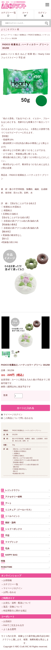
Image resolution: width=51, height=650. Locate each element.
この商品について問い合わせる (18, 418)
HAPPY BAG (11, 555)
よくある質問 (9, 629)
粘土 (16, 35)
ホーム (3, 35)
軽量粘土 (23, 35)
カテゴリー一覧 (10, 584)
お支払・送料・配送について (17, 603)
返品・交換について (12, 607)
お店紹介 (7, 621)
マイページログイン (12, 414)
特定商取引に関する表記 (14, 611)
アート (10, 35)
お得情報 (7, 580)
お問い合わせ (9, 592)
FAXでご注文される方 (13, 625)
